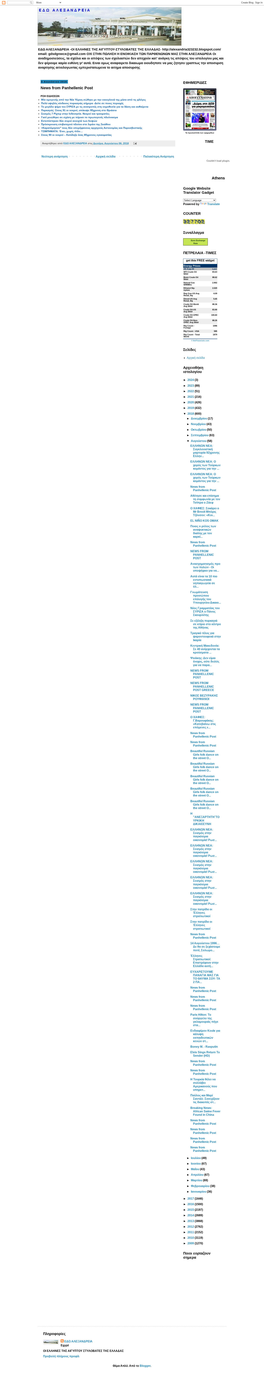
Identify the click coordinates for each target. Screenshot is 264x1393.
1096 (215, 326)
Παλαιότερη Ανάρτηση (158, 156)
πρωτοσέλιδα (194, 133)
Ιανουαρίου (199, 1191)
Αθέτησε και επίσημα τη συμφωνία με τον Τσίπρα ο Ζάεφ (205, 499)
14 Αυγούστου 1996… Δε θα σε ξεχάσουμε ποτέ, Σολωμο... (205, 947)
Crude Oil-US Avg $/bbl (190, 311)
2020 (191, 402)
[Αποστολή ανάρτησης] (134, 143)
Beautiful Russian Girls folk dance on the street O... (204, 754)
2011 (191, 1232)
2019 (191, 407)
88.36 (214, 304)
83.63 (214, 272)
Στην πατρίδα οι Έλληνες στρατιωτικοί (201, 913)
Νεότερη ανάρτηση (54, 156)
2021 (191, 396)
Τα (186, 133)
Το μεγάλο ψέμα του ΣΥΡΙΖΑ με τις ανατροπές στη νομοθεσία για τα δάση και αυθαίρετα (94, 106)
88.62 (214, 277)
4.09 (215, 293)
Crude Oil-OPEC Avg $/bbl (191, 316)
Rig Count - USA (191, 331)
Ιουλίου (196, 1158)
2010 (191, 1237)
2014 (191, 1215)
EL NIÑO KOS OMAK (204, 520)
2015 (191, 1209)
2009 (191, 1243)
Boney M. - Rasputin (204, 1046)
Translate (213, 204)
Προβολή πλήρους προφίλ (61, 1356)
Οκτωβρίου (199, 429)
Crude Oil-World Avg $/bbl (191, 305)
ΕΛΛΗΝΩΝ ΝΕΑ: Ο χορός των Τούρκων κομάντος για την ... (205, 465)
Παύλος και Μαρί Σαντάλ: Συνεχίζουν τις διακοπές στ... (204, 1099)
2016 (191, 1204)
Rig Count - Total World (192, 335)
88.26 (214, 320)
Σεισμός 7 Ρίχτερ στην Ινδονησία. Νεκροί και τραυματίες (75, 113)
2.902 (214, 283)
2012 (191, 1226)
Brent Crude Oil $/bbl (191, 278)
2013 (191, 1221)
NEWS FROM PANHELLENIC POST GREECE (202, 686)
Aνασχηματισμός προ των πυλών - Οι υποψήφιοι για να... (205, 567)
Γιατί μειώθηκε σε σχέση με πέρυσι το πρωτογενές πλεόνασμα (79, 117)
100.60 (214, 315)
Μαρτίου (197, 1180)
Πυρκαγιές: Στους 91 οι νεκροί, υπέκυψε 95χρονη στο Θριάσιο (79, 110)
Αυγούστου (199, 440)
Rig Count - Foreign (189, 327)
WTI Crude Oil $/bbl (190, 273)
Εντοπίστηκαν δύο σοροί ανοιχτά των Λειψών (69, 120)
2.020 (214, 288)
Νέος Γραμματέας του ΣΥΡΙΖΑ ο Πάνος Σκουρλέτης (205, 611)
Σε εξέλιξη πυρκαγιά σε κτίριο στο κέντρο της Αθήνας (205, 624)
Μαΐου (195, 1169)
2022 (191, 391)
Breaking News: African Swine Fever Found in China (205, 1111)
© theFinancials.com (200, 341)
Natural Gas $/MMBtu (189, 284)
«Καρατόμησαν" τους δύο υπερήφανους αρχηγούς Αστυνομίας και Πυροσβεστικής (91, 127)
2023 (191, 385)
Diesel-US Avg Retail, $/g (190, 300)
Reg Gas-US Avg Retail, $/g (191, 294)
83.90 (214, 310)
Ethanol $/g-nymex (189, 289)
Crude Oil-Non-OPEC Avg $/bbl (191, 321)
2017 (191, 1198)
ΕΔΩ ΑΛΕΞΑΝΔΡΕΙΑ (78, 1341)
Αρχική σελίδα (105, 156)
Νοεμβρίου (199, 424)
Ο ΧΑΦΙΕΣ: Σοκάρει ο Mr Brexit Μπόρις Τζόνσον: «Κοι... (204, 512)
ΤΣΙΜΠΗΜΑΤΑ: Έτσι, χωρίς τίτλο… (62, 131)
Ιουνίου (196, 1163)
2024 (191, 379)
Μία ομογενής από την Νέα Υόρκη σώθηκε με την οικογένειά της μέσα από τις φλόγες (93, 99)
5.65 (215, 299)
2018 (191, 413)
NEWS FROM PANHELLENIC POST (202, 555)
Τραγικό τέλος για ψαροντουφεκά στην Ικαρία (205, 636)
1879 (215, 334)
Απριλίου (197, 1174)
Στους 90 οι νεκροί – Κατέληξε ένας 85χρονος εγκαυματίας (76, 134)
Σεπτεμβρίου (200, 435)
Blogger (145, 1365)
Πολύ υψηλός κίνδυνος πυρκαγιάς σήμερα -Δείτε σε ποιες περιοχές (82, 103)
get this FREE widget (200, 260)
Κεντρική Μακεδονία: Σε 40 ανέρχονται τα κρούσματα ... (205, 649)
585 (215, 331)
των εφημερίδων (207, 133)
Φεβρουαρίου (200, 1186)
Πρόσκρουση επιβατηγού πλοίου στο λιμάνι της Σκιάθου (75, 124)
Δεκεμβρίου (199, 418)
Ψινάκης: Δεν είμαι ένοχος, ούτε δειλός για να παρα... (204, 661)
